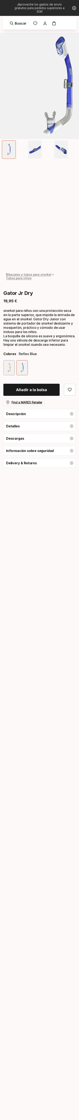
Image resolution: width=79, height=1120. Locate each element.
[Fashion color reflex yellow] (9, 367)
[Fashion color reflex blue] (22, 367)
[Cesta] (54, 23)
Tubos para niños (19, 278)
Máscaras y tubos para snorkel (28, 274)
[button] (39, 413)
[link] (35, 23)
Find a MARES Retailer (27, 402)
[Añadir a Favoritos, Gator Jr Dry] (70, 390)
